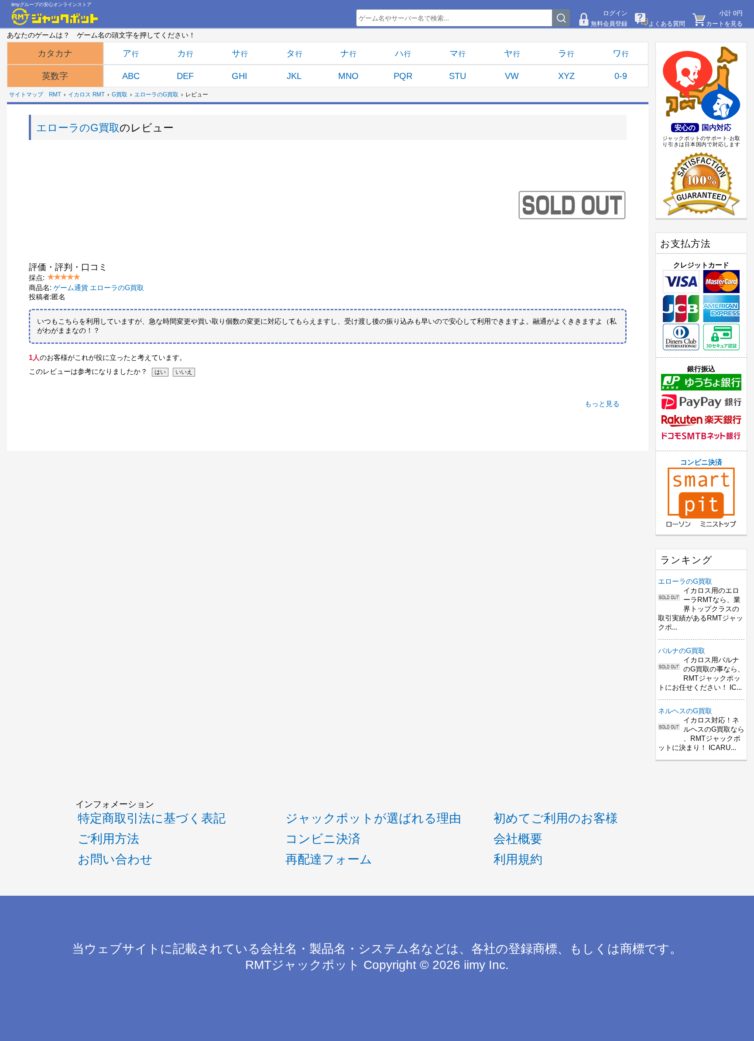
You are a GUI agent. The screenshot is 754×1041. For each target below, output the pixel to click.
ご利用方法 (108, 839)
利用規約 (518, 859)
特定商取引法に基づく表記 (152, 818)
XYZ (566, 76)
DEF (185, 76)
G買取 (119, 94)
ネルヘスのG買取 (685, 711)
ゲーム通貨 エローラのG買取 (98, 287)
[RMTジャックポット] (55, 16)
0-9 (620, 76)
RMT (55, 94)
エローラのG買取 (156, 94)
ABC (131, 76)
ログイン (615, 13)
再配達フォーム (328, 859)
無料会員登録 (609, 24)
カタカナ (55, 53)
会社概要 (518, 839)
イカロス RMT (86, 94)
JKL (294, 76)
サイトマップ (26, 94)
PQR (403, 76)
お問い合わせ (115, 859)
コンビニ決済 (701, 462)
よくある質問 (666, 24)
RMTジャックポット (302, 965)
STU (457, 76)
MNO (348, 76)
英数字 (55, 76)
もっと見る (602, 403)
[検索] (561, 18)
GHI (239, 76)
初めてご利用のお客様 (556, 818)
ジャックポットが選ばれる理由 (373, 818)
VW (512, 76)
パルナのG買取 (681, 650)
